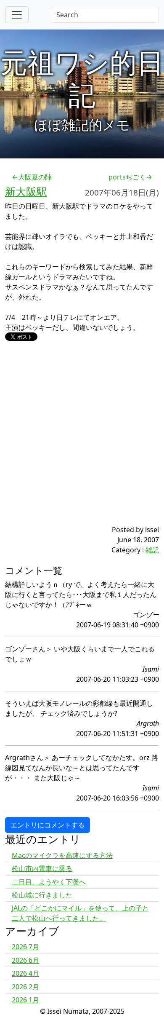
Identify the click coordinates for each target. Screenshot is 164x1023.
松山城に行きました (42, 895)
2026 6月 (25, 960)
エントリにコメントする (48, 825)
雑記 (152, 549)
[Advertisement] (82, 442)
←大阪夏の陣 (32, 177)
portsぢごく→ (130, 177)
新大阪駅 (26, 191)
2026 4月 (25, 973)
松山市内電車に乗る (42, 868)
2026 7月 (25, 946)
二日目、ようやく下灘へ (49, 881)
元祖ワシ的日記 (82, 78)
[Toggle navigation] (17, 14)
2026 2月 (25, 986)
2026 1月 (25, 999)
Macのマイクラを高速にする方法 (62, 855)
